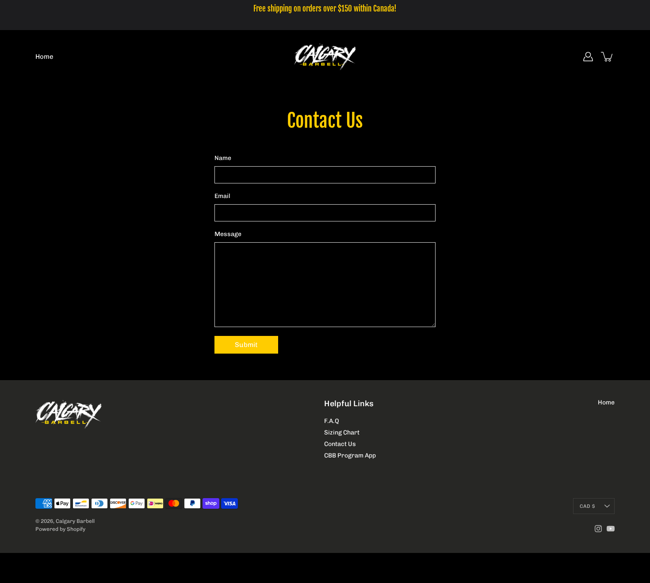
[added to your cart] (607, 57)
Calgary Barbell (75, 521)
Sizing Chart (341, 432)
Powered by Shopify (60, 529)
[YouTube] (611, 528)
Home (44, 57)
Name (222, 158)
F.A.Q (331, 421)
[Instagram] (598, 528)
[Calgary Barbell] (325, 56)
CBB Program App (350, 455)
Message (227, 234)
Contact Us (340, 444)
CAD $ (587, 506)
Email (222, 196)
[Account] (588, 57)
